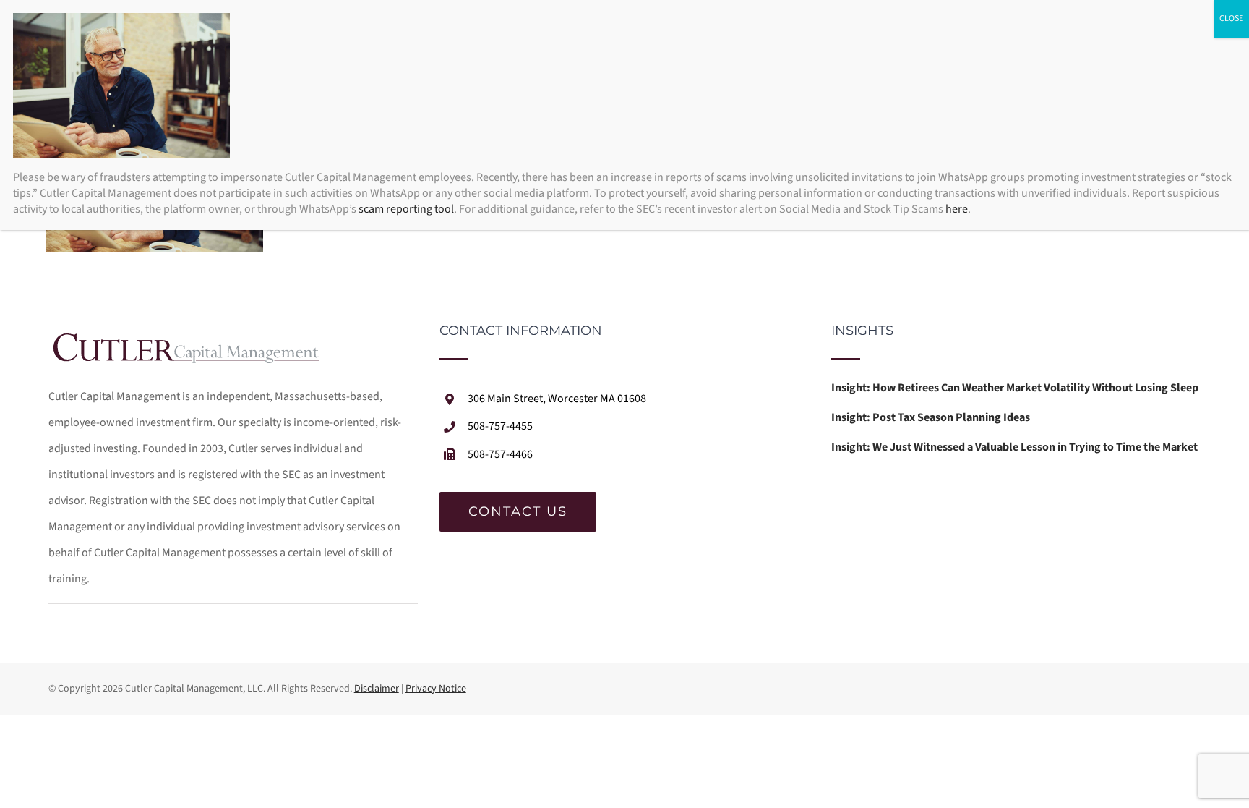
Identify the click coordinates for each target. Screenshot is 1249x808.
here (956, 209)
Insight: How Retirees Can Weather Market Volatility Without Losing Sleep (1014, 388)
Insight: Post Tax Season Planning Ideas (930, 417)
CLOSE (1231, 18)
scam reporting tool (406, 209)
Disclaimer (376, 688)
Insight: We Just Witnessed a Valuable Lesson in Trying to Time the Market (1014, 447)
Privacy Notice (435, 688)
